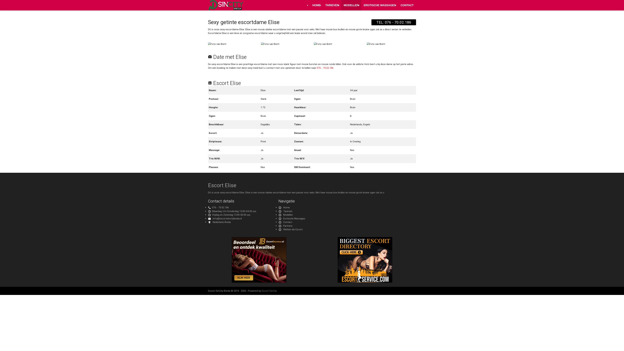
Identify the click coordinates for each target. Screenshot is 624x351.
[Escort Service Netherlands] (365, 281)
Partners (287, 225)
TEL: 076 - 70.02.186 (393, 22)
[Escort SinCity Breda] (225, 7)
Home (316, 5)
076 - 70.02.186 (325, 67)
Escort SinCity (269, 290)
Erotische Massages (380, 5)
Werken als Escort (293, 229)
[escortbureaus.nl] (259, 281)
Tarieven (332, 5)
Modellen (351, 5)
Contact (407, 5)
